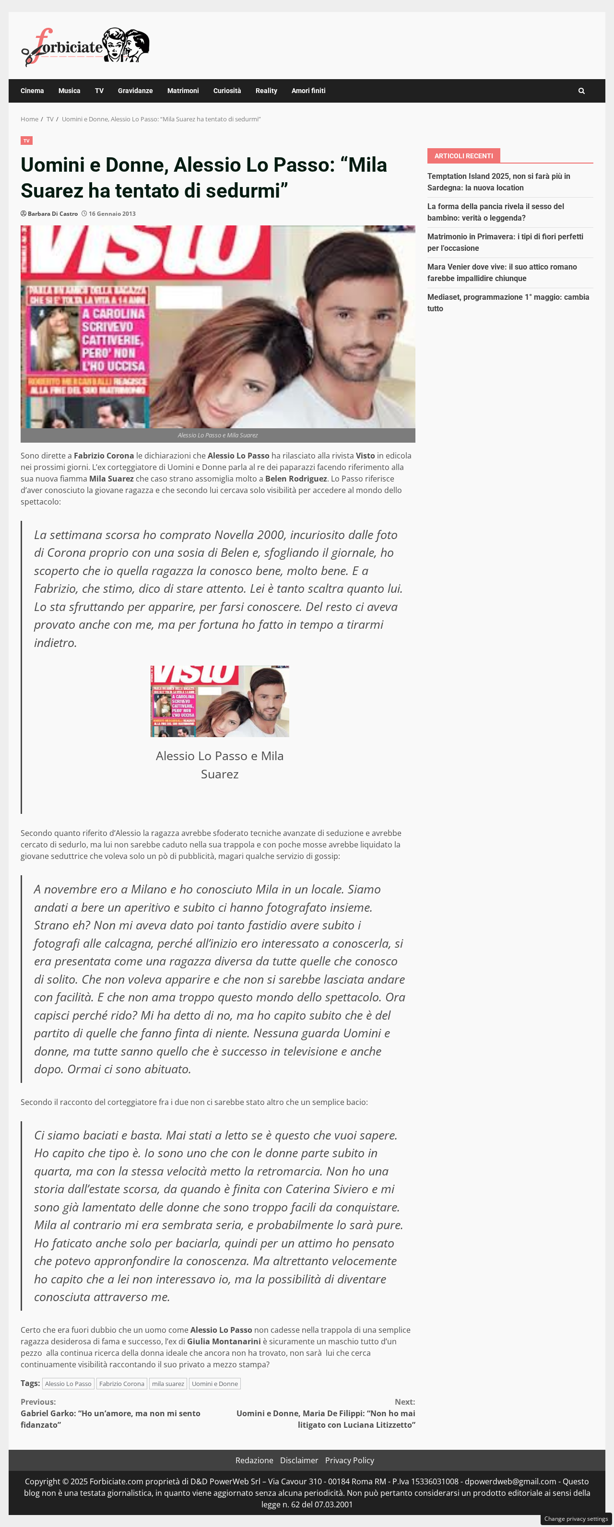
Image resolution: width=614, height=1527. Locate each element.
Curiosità (227, 90)
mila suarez (168, 1383)
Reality (266, 90)
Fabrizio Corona (121, 1383)
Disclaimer (299, 1460)
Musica (70, 90)
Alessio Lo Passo (68, 1383)
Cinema (32, 90)
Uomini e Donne (215, 1383)
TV (99, 90)
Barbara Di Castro (53, 214)
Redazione (254, 1460)
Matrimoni (183, 90)
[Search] (582, 91)
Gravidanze (135, 90)
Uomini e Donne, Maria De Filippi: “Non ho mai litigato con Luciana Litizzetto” (325, 1413)
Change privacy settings (576, 1519)
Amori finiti (309, 90)
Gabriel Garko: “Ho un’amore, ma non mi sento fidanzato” (111, 1413)
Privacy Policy (349, 1460)
